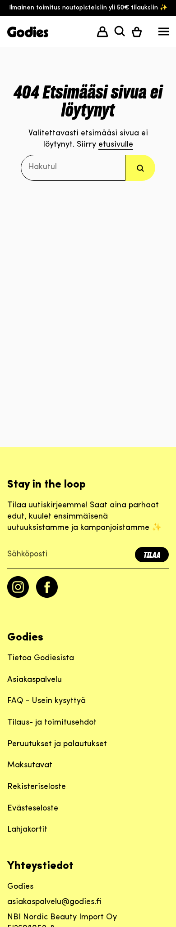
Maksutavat (29, 765)
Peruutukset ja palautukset (57, 744)
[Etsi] (140, 167)
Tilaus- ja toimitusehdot (52, 723)
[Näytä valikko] (164, 33)
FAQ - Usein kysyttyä (46, 701)
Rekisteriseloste (36, 787)
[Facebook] (47, 596)
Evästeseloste (32, 809)
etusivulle (115, 145)
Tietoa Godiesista (40, 658)
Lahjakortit (27, 830)
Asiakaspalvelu (34, 680)
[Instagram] (18, 596)
